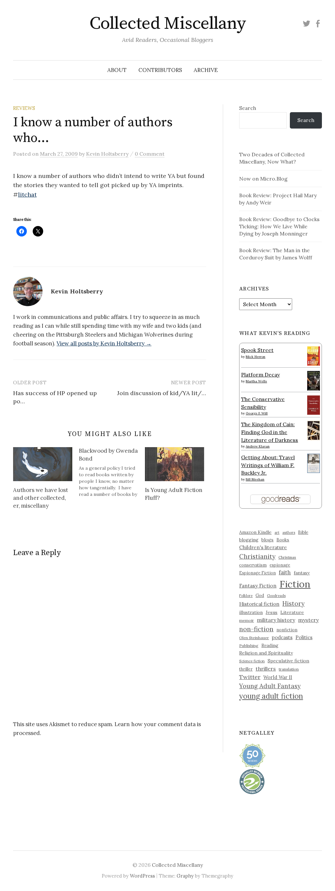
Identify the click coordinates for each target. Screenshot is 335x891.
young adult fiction (271, 696)
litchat (27, 194)
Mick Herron (255, 357)
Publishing (248, 645)
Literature (292, 612)
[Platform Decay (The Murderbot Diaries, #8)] (313, 380)
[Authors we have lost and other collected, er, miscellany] (42, 464)
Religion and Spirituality (266, 653)
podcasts (282, 637)
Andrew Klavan (258, 446)
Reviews (24, 108)
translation (289, 669)
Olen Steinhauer (254, 637)
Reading (269, 645)
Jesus (271, 612)
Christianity (257, 556)
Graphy (185, 876)
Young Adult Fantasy (270, 686)
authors (288, 532)
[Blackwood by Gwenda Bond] (112, 472)
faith (285, 572)
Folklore (246, 595)
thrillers (266, 668)
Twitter (249, 677)
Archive (206, 70)
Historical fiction (259, 604)
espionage (280, 565)
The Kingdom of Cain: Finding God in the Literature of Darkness (269, 432)
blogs (267, 540)
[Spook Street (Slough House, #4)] (313, 355)
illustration (251, 612)
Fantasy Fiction (257, 585)
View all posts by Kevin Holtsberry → (104, 343)
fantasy (302, 573)
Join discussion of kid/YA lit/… (161, 393)
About (117, 70)
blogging (248, 540)
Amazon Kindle (255, 532)
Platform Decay (260, 374)
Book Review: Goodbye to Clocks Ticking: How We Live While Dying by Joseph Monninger (279, 226)
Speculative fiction (288, 661)
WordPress (142, 876)
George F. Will (257, 413)
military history (276, 620)
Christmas (287, 557)
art (276, 532)
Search (247, 108)
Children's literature (263, 547)
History (293, 603)
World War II (277, 677)
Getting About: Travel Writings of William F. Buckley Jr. (268, 465)
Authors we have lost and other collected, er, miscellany (40, 497)
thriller (246, 669)
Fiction (294, 584)
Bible (303, 532)
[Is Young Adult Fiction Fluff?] (174, 464)
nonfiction (286, 629)
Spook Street (257, 350)
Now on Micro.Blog (263, 178)
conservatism (253, 565)
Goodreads (276, 595)
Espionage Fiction (257, 572)
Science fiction (252, 661)
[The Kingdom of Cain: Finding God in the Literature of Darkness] (313, 430)
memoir (246, 620)
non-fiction (256, 629)
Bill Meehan (255, 479)
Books (282, 540)
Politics (303, 637)
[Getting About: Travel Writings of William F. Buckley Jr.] (313, 462)
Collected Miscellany (167, 23)
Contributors (160, 70)
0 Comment (150, 153)
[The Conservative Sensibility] (313, 404)
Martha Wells (256, 381)
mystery (308, 620)
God (260, 595)
